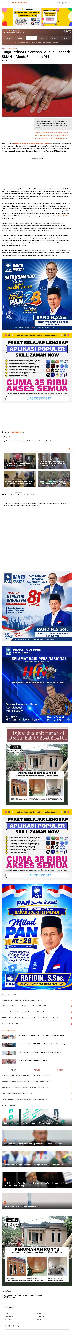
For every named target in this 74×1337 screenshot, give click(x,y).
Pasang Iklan (8, 1319)
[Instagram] (18, 1326)
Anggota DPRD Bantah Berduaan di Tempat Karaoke (51, 133)
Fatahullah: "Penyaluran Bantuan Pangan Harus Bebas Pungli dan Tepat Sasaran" (42, 1035)
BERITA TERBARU (9, 1030)
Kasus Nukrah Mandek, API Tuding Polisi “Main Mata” (52, 135)
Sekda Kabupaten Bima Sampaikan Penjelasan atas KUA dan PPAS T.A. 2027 (40, 1052)
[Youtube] (63, 2)
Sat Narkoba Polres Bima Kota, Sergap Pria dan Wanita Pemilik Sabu (18, 464)
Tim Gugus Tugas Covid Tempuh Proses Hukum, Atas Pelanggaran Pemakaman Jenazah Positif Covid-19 (53, 463)
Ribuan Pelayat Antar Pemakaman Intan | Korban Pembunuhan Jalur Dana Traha (53, 483)
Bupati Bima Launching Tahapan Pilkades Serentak (33, 1060)
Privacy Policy (40, 1316)
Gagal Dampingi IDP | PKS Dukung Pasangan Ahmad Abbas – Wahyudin (31, 1123)
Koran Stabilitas (19, 2)
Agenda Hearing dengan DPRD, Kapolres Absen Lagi (51, 138)
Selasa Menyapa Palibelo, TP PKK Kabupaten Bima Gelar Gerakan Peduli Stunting (42, 1044)
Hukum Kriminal (12, 48)
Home (3, 48)
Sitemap (39, 1319)
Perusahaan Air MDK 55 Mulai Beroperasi (20, 1206)
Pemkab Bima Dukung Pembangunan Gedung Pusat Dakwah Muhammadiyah (33, 1165)
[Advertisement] (15, 129)
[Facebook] (57, 2)
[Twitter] (60, 2)
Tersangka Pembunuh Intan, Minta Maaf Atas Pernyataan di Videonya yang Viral (18, 483)
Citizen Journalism (9, 1316)
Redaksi (39, 1313)
